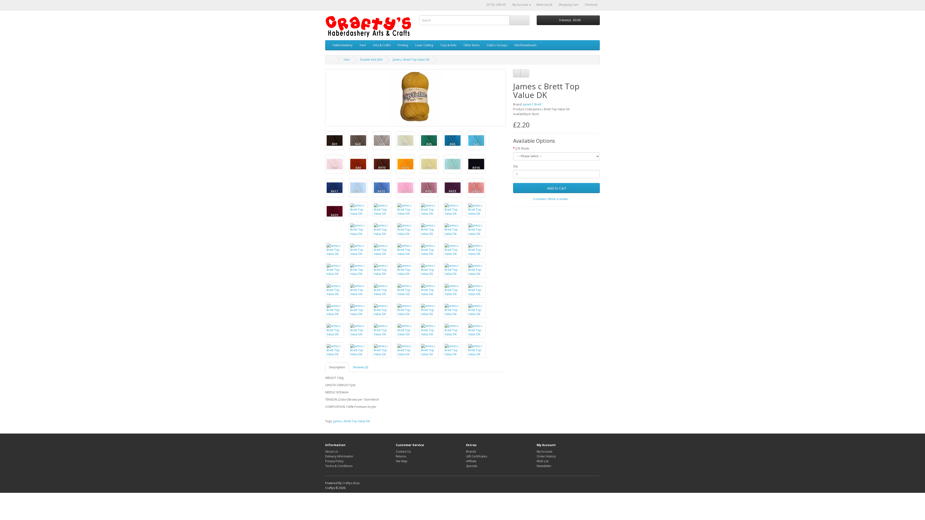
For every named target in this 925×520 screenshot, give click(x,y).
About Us (331, 451)
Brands (471, 451)
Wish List (542, 461)
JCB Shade (522, 148)
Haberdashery (342, 45)
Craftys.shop (351, 483)
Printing (403, 45)
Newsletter (544, 466)
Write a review (558, 199)
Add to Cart (556, 188)
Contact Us (403, 451)
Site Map (401, 461)
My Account (544, 451)
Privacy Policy (334, 461)
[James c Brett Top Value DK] (415, 97)
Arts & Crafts (381, 45)
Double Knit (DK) (371, 60)
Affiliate (471, 461)
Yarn (363, 45)
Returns (401, 456)
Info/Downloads (525, 45)
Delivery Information (339, 456)
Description (337, 367)
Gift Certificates (476, 456)
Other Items (471, 45)
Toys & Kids (448, 45)
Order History (546, 456)
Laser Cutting (424, 45)
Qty (515, 166)
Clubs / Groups (497, 45)
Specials (471, 466)
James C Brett (532, 104)
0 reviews (539, 199)
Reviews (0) (360, 367)
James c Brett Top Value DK (411, 60)
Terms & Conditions (338, 466)
